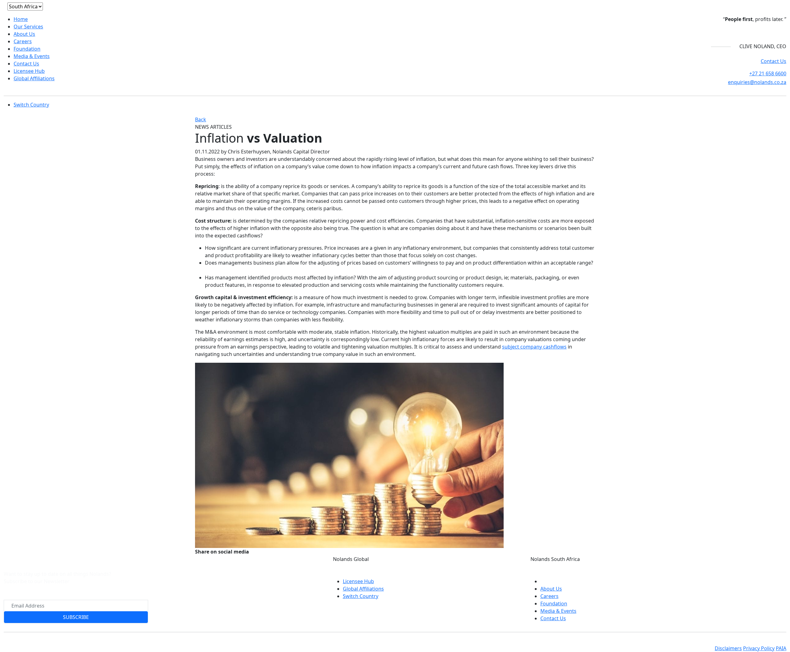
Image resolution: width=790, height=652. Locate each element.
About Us (24, 34)
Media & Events (32, 56)
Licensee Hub (29, 71)
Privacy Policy (759, 648)
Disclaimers (728, 648)
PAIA (781, 648)
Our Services (28, 26)
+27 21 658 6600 (767, 73)
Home (21, 19)
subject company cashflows (534, 346)
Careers (23, 41)
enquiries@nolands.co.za (757, 82)
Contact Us (26, 63)
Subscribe (76, 617)
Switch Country (31, 104)
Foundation (27, 48)
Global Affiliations (34, 78)
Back (200, 119)
